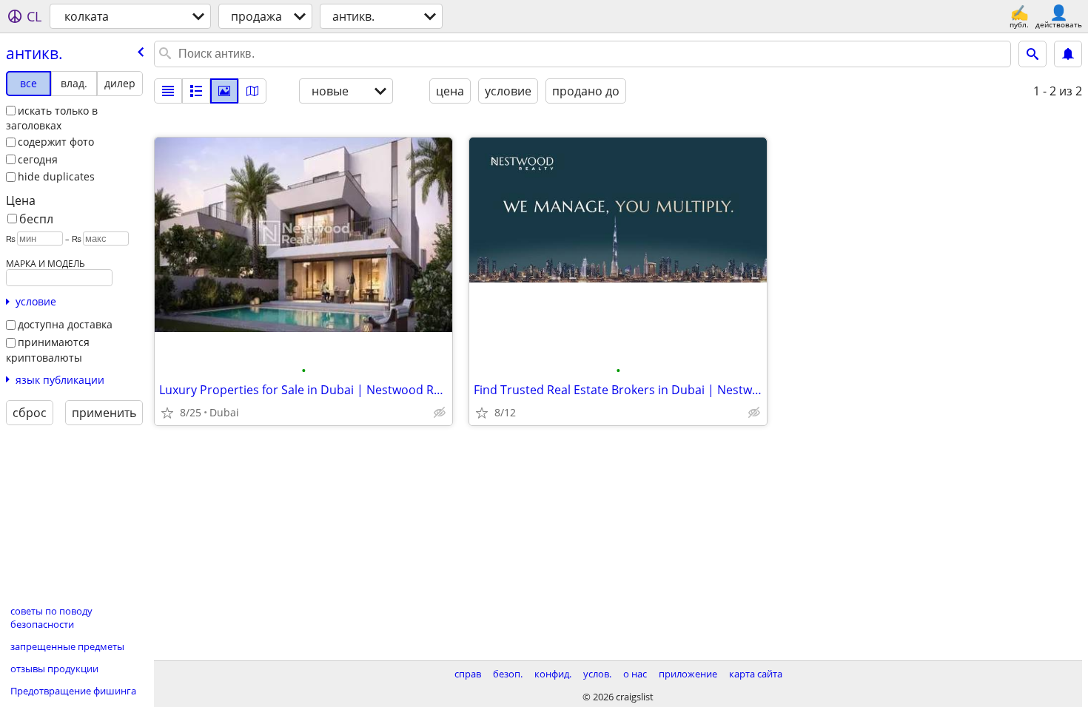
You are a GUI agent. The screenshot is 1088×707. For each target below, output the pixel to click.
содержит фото (56, 142)
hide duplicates (56, 176)
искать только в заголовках (52, 118)
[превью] (196, 91)
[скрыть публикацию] (440, 413)
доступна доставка (65, 324)
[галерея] (224, 91)
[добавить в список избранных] (167, 413)
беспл (36, 219)
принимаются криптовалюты (48, 350)
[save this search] (1068, 54)
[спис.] (168, 91)
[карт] (252, 91)
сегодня (38, 159)
